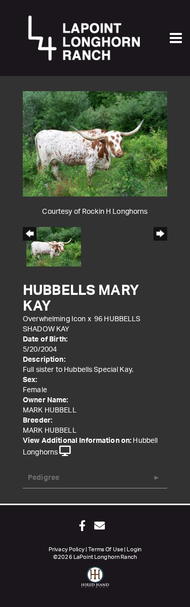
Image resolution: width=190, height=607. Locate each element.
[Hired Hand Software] (95, 581)
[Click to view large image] (95, 143)
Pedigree (43, 477)
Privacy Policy (67, 549)
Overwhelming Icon (54, 319)
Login (134, 549)
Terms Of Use (105, 549)
